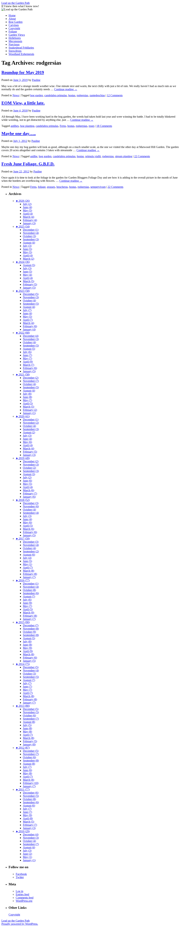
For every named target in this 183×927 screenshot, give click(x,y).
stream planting (123, 156)
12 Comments (115, 95)
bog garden (36, 95)
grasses (51, 186)
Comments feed (24, 897)
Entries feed (22, 894)
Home (12, 15)
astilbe (33, 156)
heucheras (62, 186)
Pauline (36, 79)
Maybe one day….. (18, 133)
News (16, 95)
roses (91, 125)
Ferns (63, 125)
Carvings (14, 25)
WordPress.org (24, 900)
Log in (19, 891)
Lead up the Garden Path (15, 2)
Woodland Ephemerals (21, 54)
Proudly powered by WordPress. (19, 923)
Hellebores (15, 37)
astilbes (15, 125)
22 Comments (142, 156)
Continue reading (65, 89)
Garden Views (17, 34)
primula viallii (93, 156)
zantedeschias (97, 95)
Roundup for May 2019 (22, 72)
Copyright (14, 28)
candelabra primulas (55, 95)
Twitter (20, 877)
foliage (42, 186)
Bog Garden (16, 21)
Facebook (21, 874)
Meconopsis (15, 41)
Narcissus (14, 44)
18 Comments (104, 125)
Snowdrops (15, 50)
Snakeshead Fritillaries (21, 47)
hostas (71, 95)
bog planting (27, 125)
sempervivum (98, 186)
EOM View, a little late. (23, 103)
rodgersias (82, 95)
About (12, 18)
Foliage (13, 31)
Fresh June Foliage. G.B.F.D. (28, 164)
